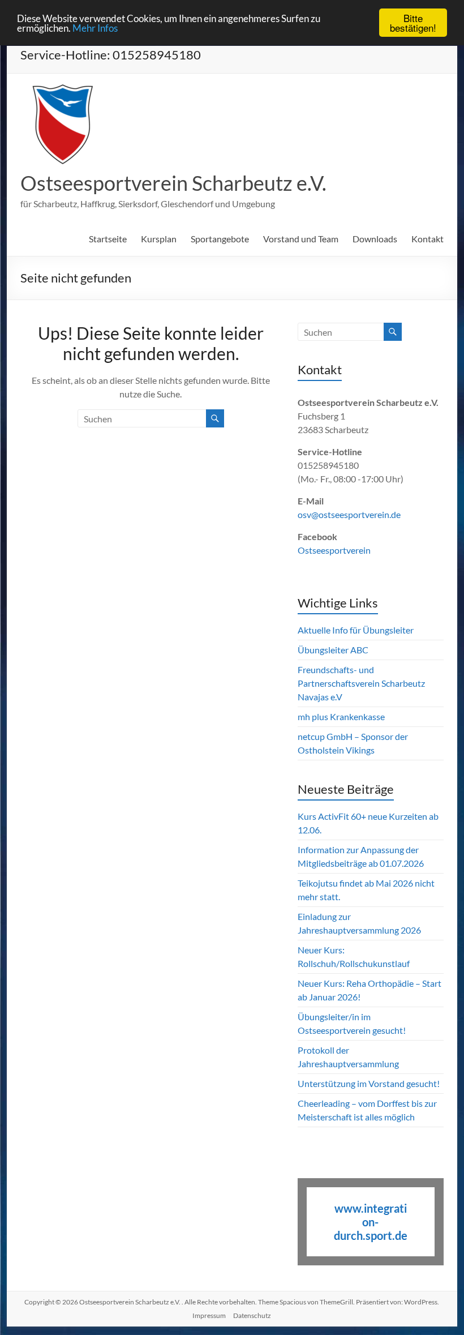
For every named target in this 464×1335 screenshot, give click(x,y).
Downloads (375, 238)
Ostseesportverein (334, 550)
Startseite (108, 238)
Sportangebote (220, 238)
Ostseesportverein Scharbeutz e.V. (173, 182)
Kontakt (427, 238)
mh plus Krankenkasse (341, 716)
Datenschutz (252, 1315)
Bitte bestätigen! (413, 23)
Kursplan (159, 238)
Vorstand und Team (300, 238)
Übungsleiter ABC (333, 649)
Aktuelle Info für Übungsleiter (356, 629)
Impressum (209, 1315)
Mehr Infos (95, 28)
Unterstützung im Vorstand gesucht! (369, 1083)
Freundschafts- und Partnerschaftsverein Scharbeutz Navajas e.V (361, 683)
